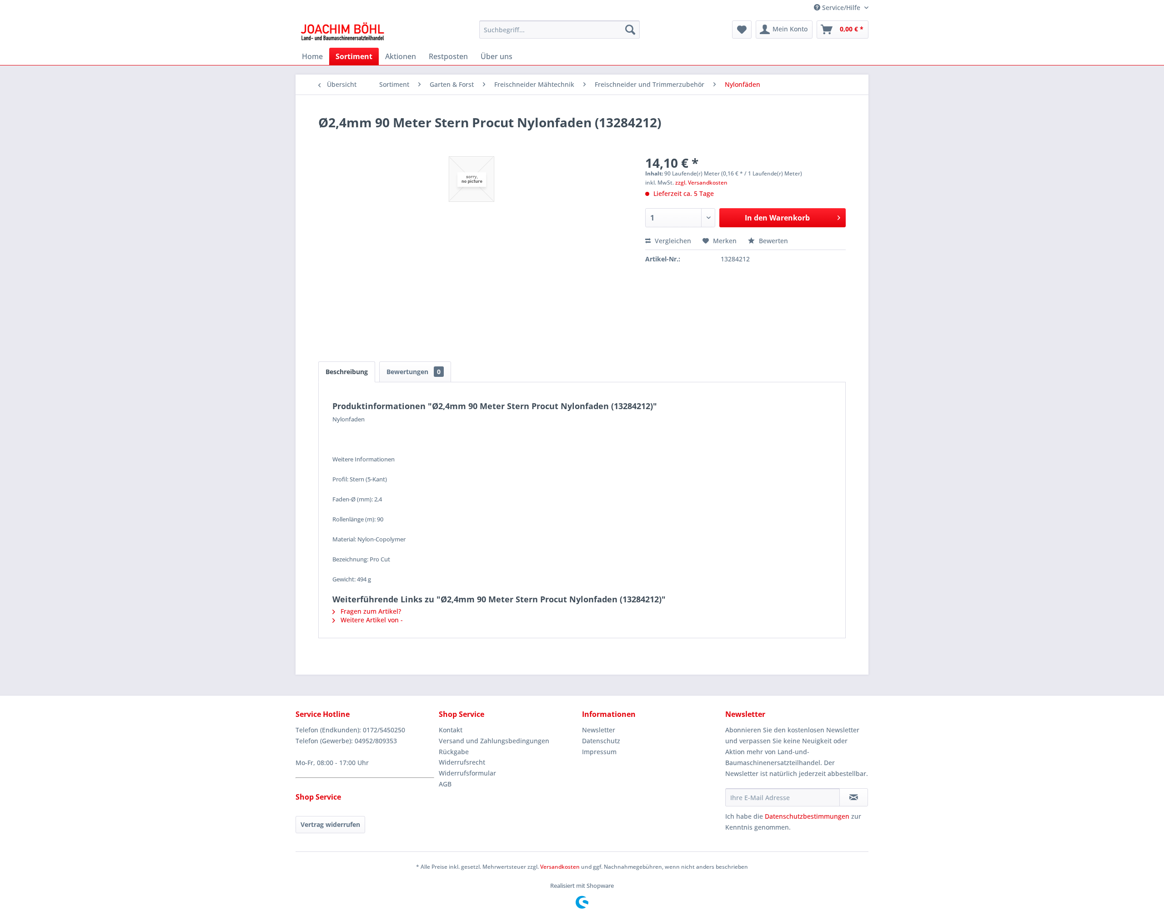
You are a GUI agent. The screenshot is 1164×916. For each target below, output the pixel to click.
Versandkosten (560, 867)
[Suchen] (630, 29)
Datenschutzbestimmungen (807, 816)
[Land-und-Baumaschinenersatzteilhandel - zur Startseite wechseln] (342, 31)
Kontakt (450, 730)
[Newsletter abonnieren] (853, 797)
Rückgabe (454, 751)
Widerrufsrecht (462, 762)
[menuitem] (559, 29)
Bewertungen (413, 371)
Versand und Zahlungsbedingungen (494, 740)
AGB (445, 784)
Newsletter (598, 730)
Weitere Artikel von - (371, 620)
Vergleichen (672, 240)
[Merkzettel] (742, 29)
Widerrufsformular (467, 773)
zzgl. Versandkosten (701, 182)
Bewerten (772, 240)
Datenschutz (601, 740)
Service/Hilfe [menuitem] (841, 7)
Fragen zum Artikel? (370, 611)
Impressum (599, 751)
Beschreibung (347, 371)
